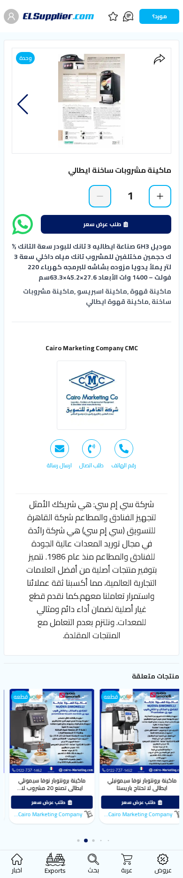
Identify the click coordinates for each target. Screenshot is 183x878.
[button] (22, 104)
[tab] (123, 454)
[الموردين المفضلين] (113, 16)
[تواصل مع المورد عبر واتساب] (22, 224)
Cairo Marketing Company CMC (92, 348)
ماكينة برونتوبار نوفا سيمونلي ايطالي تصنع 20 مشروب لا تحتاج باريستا (80, 788)
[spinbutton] (130, 195)
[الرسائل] (128, 16)
